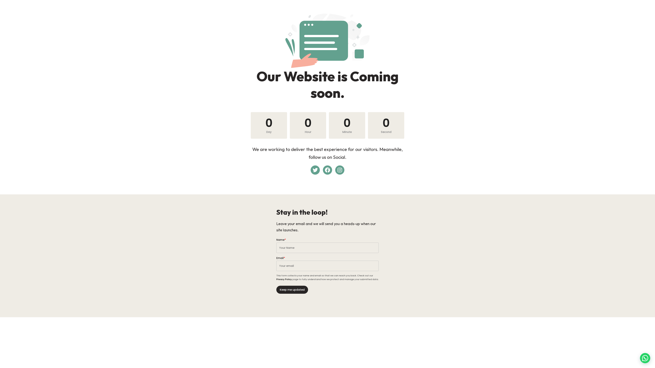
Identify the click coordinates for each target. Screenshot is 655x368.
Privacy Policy (284, 279)
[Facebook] (327, 170)
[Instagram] (339, 170)
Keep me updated (292, 290)
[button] (645, 358)
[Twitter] (315, 170)
